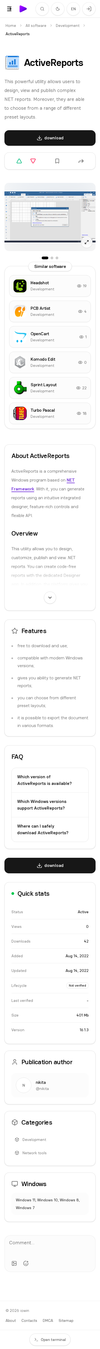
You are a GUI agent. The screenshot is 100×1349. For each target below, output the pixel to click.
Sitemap (66, 1320)
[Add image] (14, 1263)
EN (73, 8)
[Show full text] (50, 598)
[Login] (89, 9)
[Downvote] (33, 161)
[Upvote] (19, 161)
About (11, 1320)
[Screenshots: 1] (45, 258)
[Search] (42, 9)
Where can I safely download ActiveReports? (42, 829)
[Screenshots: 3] (57, 258)
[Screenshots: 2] (52, 258)
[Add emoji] (26, 1263)
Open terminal (53, 1339)
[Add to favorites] (57, 161)
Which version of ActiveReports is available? (44, 780)
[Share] (81, 161)
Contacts (29, 1320)
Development (67, 25)
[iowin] (23, 8)
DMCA (48, 1320)
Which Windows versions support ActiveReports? (41, 804)
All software (36, 25)
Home (11, 25)
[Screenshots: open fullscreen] (50, 217)
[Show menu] (9, 9)
